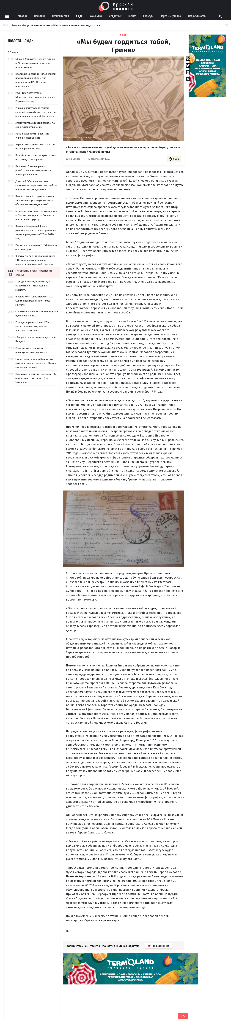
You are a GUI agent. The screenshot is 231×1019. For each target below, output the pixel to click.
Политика (39, 16)
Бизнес (132, 16)
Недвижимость (197, 16)
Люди (79, 16)
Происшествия (60, 16)
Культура (148, 16)
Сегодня (22, 16)
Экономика (95, 16)
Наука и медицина (170, 16)
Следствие (115, 16)
